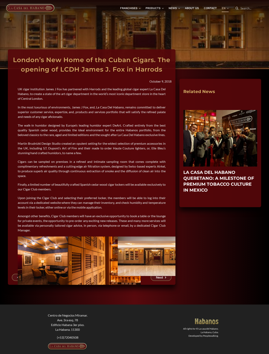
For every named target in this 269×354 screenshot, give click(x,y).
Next (159, 277)
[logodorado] (207, 320)
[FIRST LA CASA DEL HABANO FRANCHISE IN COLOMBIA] (220, 112)
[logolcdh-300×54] (67, 344)
